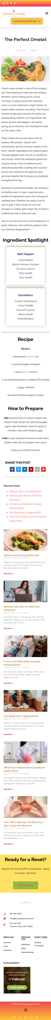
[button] (46, 13)
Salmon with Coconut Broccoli (25, 491)
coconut (31, 356)
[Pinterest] (25, 1017)
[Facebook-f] (20, 1017)
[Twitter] (14, 1017)
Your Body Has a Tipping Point (25, 512)
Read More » (9, 574)
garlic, (25, 372)
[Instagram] (31, 1017)
